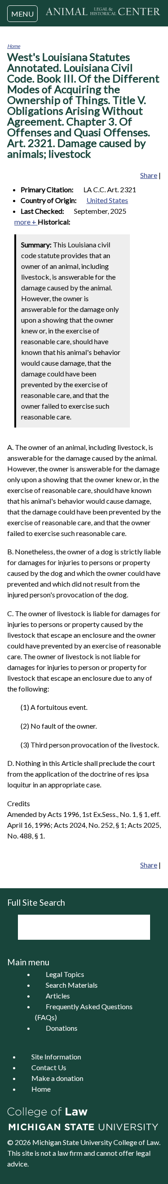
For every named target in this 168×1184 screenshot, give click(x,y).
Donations (62, 1028)
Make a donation (57, 1078)
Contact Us (48, 1067)
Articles (58, 995)
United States (107, 200)
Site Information (56, 1056)
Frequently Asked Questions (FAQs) (84, 1011)
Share (148, 175)
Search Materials (72, 985)
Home (13, 46)
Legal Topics (65, 974)
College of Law (136, 1142)
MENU (22, 13)
